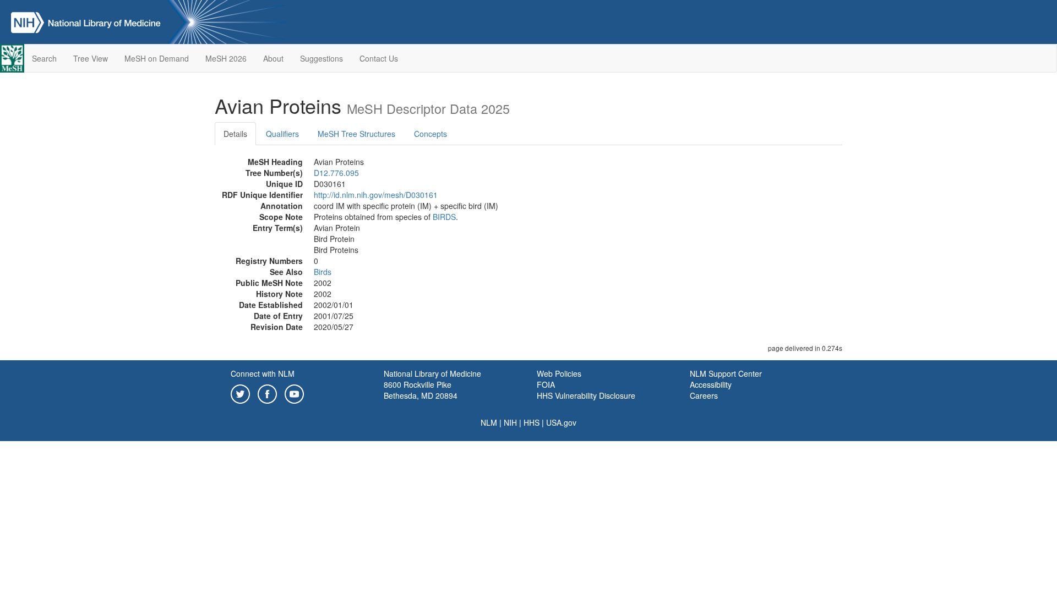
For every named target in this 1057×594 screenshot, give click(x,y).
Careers (704, 395)
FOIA (546, 384)
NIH (510, 422)
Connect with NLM (263, 373)
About (273, 58)
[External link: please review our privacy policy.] (240, 392)
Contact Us (378, 58)
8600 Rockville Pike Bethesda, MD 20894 (420, 390)
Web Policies (559, 373)
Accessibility (711, 384)
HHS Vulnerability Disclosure (586, 395)
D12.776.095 (336, 172)
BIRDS (444, 216)
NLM (489, 422)
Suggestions (321, 58)
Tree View (90, 58)
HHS (532, 422)
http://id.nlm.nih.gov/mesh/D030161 (376, 194)
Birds (322, 271)
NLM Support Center (726, 373)
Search (44, 58)
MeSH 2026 (226, 58)
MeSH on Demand (156, 58)
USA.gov (561, 422)
